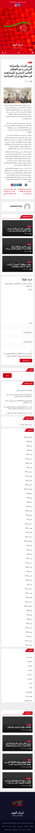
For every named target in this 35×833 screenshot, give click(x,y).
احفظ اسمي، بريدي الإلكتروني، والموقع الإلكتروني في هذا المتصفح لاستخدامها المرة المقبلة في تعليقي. (18, 355)
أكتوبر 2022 (29, 597)
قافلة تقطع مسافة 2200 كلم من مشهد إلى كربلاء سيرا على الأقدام (18, 764)
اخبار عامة (29, 657)
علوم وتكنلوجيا (28, 700)
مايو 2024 (29, 554)
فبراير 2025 (29, 515)
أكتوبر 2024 (29, 532)
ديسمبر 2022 (28, 588)
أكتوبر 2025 (29, 480)
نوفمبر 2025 (28, 476)
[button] (5, 52)
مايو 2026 (29, 450)
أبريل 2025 (29, 506)
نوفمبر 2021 (28, 645)
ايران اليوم (17, 44)
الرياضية (30, 670)
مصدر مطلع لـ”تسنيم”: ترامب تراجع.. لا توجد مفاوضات (19, 265)
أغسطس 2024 (28, 541)
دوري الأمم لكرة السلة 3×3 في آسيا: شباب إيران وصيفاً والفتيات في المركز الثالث (18, 745)
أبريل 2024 (29, 558)
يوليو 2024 (29, 545)
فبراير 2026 (29, 463)
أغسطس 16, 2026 (25, 748)
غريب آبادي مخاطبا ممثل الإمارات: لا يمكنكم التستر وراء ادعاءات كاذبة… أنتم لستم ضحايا (18, 248)
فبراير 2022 (29, 632)
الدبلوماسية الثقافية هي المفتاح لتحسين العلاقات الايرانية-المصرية (24, 191)
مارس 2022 (28, 627)
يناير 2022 (29, 636)
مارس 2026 (28, 458)
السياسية (29, 679)
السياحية (30, 62)
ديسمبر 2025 (28, 471)
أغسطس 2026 (28, 437)
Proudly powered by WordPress (9, 823)
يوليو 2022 (29, 610)
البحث (30, 370)
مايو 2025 (29, 502)
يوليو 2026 (29, 441)
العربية (30, 683)
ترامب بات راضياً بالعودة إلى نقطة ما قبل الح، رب (18, 413)
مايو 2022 (29, 619)
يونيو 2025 (29, 497)
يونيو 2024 (29, 549)
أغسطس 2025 (28, 489)
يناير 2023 (29, 584)
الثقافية (30, 666)
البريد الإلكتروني (27, 332)
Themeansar (30, 823)
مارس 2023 (28, 575)
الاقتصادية (29, 661)
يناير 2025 (29, 519)
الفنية (30, 687)
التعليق (30, 289)
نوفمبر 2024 (28, 528)
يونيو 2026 (29, 445)
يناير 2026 (29, 467)
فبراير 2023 (29, 580)
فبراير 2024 (29, 567)
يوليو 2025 (29, 493)
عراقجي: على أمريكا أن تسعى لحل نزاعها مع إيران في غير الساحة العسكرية (19, 230)
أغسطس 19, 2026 (25, 729)
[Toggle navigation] (19, 53)
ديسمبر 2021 (28, 640)
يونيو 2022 (29, 614)
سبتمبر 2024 (28, 536)
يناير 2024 (29, 571)
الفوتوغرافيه (29, 692)
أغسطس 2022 (28, 606)
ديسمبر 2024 (28, 523)
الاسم (30, 323)
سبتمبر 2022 (28, 601)
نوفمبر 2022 (28, 593)
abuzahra (14, 206)
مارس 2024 (28, 562)
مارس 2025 (28, 510)
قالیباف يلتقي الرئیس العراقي (24, 390)
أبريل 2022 (29, 623)
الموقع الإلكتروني (27, 341)
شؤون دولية (29, 696)
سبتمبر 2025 (28, 484)
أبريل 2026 (29, 454)
